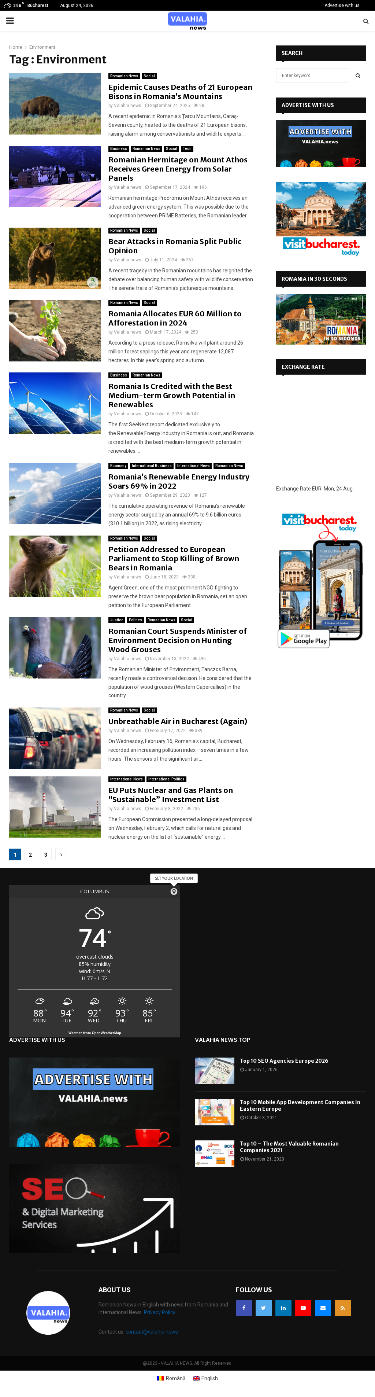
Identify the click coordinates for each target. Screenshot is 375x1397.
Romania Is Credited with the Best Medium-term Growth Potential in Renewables (171, 395)
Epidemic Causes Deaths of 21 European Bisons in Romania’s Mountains (180, 91)
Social (149, 76)
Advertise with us (342, 5)
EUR (317, 489)
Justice (116, 620)
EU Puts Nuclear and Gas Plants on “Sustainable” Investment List (170, 795)
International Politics (166, 779)
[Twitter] (264, 1308)
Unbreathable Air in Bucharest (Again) (177, 721)
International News (193, 466)
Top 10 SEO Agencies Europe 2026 (284, 1061)
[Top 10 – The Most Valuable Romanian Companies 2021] (214, 1153)
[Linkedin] (283, 1308)
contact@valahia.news (152, 1332)
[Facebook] (244, 1308)
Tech (187, 149)
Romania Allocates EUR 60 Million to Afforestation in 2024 (175, 318)
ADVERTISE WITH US (308, 105)
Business (118, 149)
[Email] (323, 1308)
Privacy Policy (159, 1312)
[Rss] (343, 1308)
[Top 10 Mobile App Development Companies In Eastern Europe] (214, 1112)
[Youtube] (303, 1308)
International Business (152, 466)
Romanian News (124, 76)
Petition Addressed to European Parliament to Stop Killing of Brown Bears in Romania (173, 558)
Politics (135, 620)
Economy (118, 466)
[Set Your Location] (174, 891)
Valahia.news (127, 105)
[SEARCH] (358, 75)
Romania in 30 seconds (314, 279)
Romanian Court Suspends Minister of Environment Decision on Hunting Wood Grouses (177, 640)
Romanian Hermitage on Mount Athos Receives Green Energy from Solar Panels (178, 169)
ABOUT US (115, 1290)
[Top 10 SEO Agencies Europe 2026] (214, 1071)
